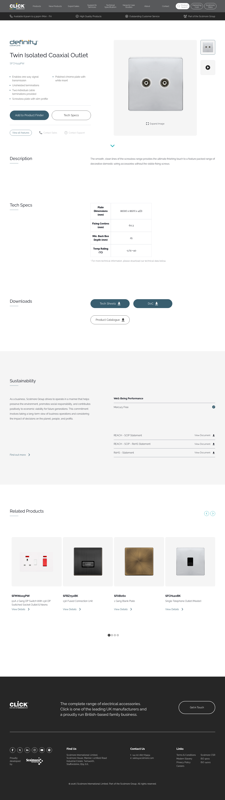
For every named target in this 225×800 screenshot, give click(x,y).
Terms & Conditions (186, 755)
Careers (180, 766)
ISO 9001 (205, 758)
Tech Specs (71, 115)
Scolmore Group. (128, 784)
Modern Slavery (184, 758)
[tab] (109, 635)
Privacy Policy (183, 762)
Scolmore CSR (208, 755)
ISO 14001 (206, 762)
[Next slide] (212, 513)
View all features (20, 133)
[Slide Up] (112, 147)
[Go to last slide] (206, 513)
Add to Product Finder (29, 115)
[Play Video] (208, 67)
